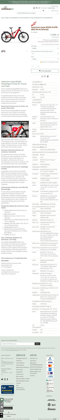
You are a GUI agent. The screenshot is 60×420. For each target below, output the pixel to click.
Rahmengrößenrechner (22, 381)
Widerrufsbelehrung (35, 369)
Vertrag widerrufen (7, 408)
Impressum (33, 360)
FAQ (17, 385)
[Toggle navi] (34, 8)
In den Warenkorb (46, 71)
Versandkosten (20, 363)
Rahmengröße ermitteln (23, 378)
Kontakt (18, 383)
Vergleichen (19, 372)
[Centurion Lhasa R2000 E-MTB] (15, 35)
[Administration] (58, 419)
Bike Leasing (19, 376)
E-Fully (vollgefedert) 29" (36, 17)
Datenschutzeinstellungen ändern (9, 415)
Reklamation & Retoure (22, 367)
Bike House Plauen (11, 419)
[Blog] (37, 8)
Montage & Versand (21, 358)
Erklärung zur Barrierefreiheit (20, 388)
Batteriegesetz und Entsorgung (35, 372)
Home (2, 17)
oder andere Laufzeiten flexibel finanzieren (48, 41)
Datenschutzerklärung (12, 350)
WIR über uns (33, 358)
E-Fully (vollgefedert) (24, 17)
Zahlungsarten (20, 365)
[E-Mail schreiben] (2, 407)
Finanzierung (19, 374)
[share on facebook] (48, 76)
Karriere (32, 375)
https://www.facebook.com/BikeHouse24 (7, 379)
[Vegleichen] (40, 8)
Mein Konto (19, 369)
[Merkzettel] (2, 399)
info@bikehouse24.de (7, 362)
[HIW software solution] (55, 419)
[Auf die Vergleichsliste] (42, 76)
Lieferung (19, 360)
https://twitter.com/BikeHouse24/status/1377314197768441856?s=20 (2, 379)
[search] (57, 13)
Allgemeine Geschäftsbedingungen (36, 363)
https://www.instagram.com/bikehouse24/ (5, 379)
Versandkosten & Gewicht (53, 44)
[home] (7, 8)
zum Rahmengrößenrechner (45, 51)
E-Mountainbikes (14, 17)
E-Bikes (7, 17)
